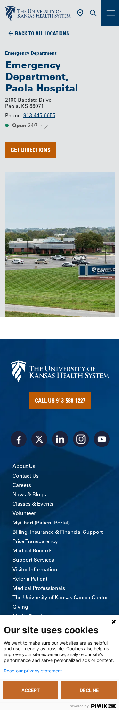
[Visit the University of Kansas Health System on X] (39, 439)
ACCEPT (30, 690)
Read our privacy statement (33, 670)
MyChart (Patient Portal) (41, 522)
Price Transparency (35, 541)
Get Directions (31, 149)
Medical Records (32, 550)
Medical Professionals (38, 588)
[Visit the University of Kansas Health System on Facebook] (19, 439)
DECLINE (89, 690)
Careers (21, 485)
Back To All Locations (42, 33)
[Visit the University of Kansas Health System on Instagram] (81, 439)
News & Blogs (29, 494)
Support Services (33, 560)
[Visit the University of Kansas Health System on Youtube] (102, 439)
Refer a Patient (29, 579)
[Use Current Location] (80, 13)
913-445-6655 (39, 115)
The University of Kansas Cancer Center (60, 597)
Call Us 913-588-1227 (60, 400)
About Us (23, 466)
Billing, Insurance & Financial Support (57, 532)
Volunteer (24, 513)
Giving (20, 606)
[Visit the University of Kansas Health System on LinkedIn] (60, 439)
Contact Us (25, 475)
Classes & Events (32, 503)
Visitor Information (34, 569)
